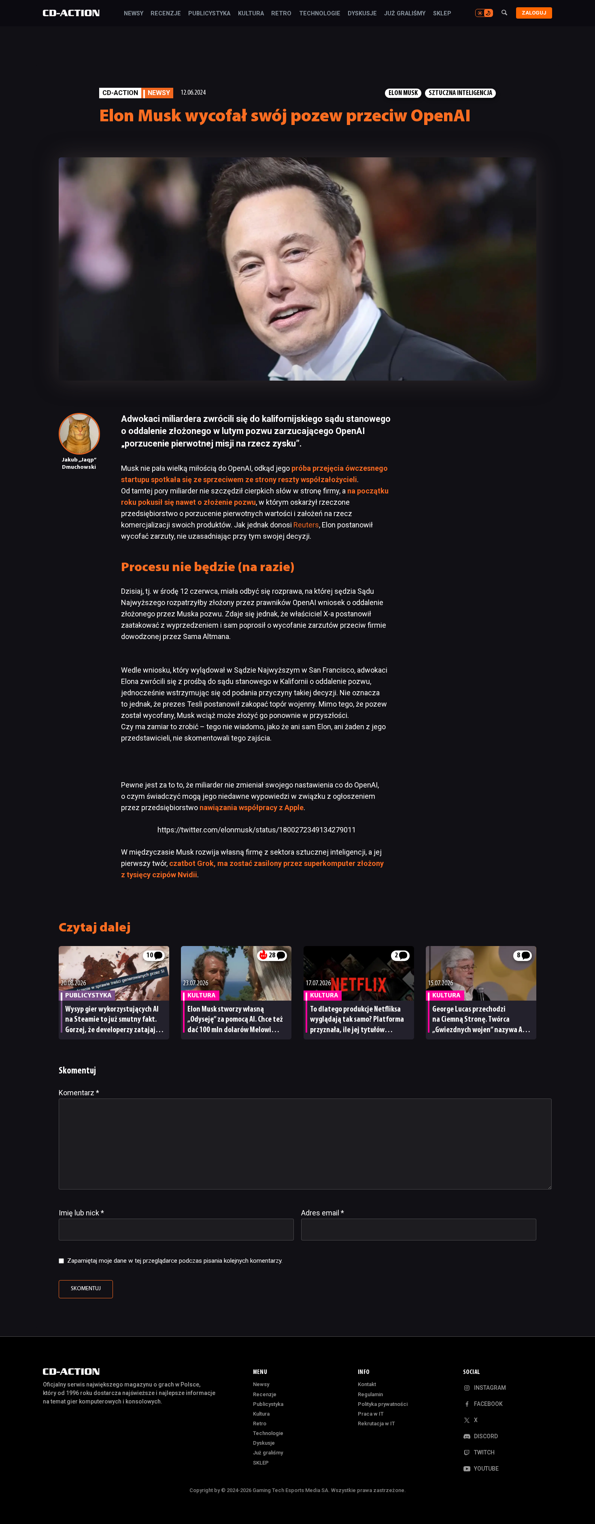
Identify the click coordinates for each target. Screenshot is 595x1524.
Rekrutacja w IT (376, 1423)
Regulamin (370, 1394)
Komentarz (79, 1092)
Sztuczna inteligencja (460, 93)
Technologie (319, 14)
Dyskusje (362, 14)
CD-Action (120, 93)
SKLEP (442, 14)
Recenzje (166, 14)
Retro (281, 14)
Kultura (251, 14)
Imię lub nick (81, 1213)
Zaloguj (534, 13)
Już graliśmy (404, 14)
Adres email (322, 1213)
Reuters (306, 525)
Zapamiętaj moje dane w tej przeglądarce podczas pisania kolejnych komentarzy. (175, 1260)
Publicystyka (209, 14)
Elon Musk (403, 93)
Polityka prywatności (383, 1404)
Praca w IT (371, 1414)
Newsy (133, 14)
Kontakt (367, 1384)
